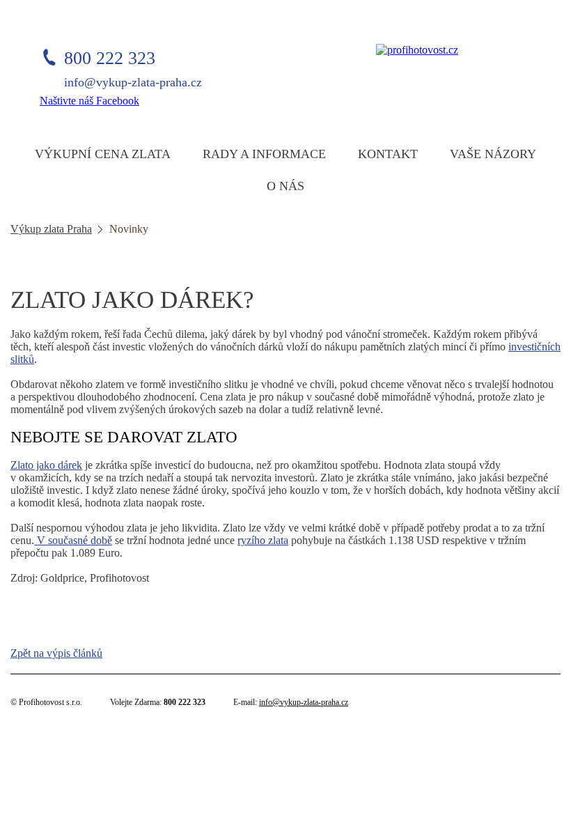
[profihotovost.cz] (417, 50)
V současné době (73, 540)
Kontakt (388, 154)
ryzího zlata (262, 540)
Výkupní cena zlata (103, 154)
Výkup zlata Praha (51, 229)
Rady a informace (264, 154)
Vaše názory (493, 154)
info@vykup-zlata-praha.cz (303, 702)
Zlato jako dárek (46, 465)
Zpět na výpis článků (56, 653)
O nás (285, 186)
